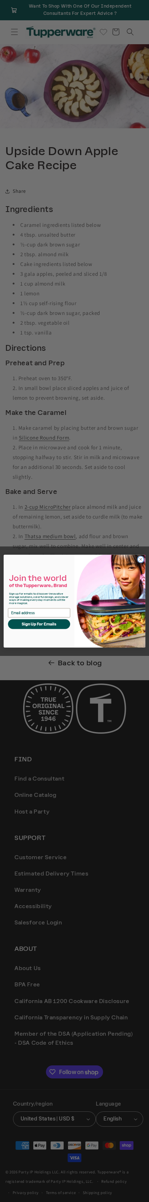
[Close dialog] (140, 559)
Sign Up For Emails (39, 623)
